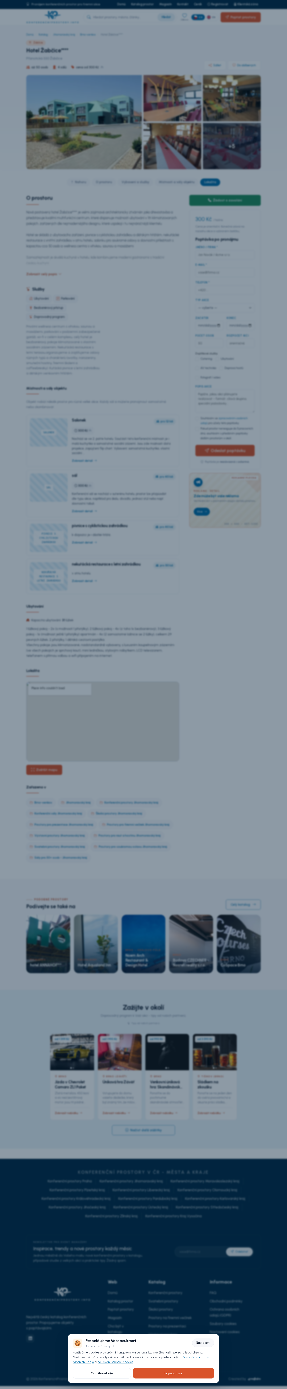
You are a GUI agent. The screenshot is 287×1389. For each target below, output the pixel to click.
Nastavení (203, 1343)
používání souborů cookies (115, 1362)
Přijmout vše (173, 1373)
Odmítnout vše (102, 1373)
